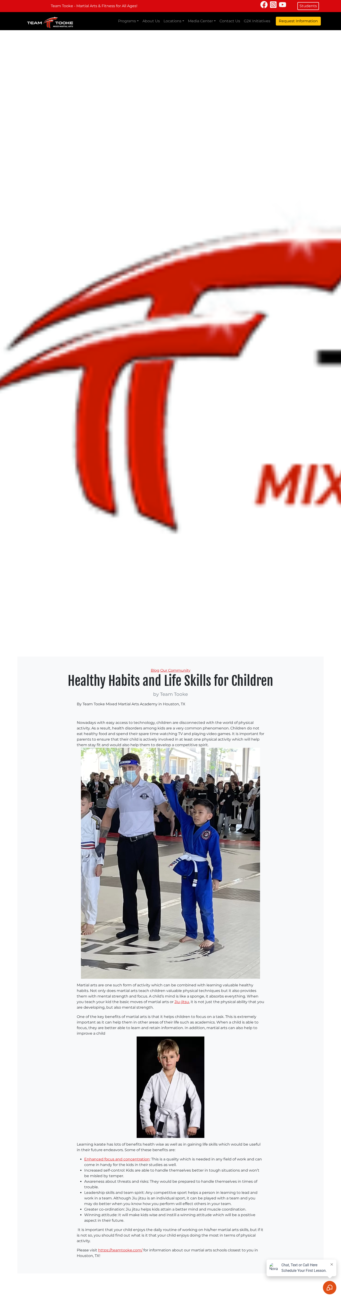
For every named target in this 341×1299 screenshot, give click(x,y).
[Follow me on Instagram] (273, 4)
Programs (127, 21)
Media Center (200, 21)
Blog (155, 670)
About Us (151, 21)
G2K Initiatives (257, 21)
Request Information (298, 21)
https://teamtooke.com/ (120, 1250)
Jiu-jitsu (181, 1002)
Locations (172, 21)
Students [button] (308, 6)
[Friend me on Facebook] (264, 4)
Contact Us (229, 21)
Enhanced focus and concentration (117, 1159)
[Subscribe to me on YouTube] (282, 4)
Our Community (175, 670)
